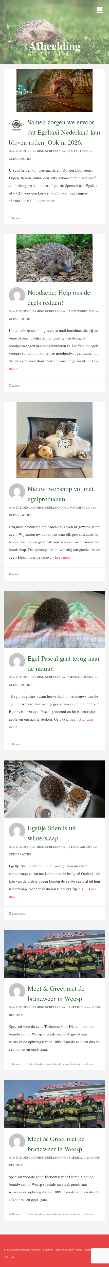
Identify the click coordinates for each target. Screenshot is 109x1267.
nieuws (66, 1064)
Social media (18, 913)
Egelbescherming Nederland (39, 151)
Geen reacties (20, 159)
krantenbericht (54, 1064)
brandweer (40, 1064)
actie (31, 1064)
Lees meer (46, 200)
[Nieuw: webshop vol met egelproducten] (54, 439)
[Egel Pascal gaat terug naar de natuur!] (54, 618)
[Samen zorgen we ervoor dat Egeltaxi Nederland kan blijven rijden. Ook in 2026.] (54, 89)
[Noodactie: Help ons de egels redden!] (54, 257)
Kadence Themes (73, 1249)
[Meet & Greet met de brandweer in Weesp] (54, 953)
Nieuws (16, 218)
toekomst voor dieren (82, 1064)
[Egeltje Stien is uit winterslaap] (54, 788)
